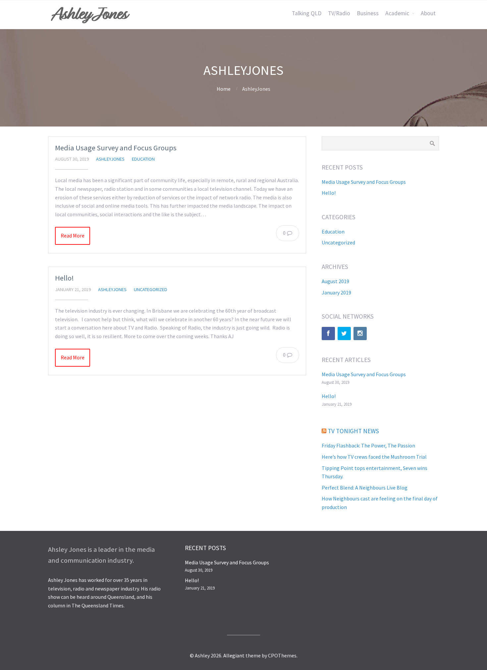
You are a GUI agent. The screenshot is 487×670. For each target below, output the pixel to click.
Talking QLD (306, 13)
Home (224, 88)
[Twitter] (344, 333)
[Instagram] (360, 333)
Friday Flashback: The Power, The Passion (368, 445)
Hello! (64, 278)
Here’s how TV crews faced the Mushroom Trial (374, 456)
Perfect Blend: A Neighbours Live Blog (364, 487)
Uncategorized (150, 289)
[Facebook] (328, 333)
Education (143, 159)
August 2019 (335, 281)
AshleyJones (110, 159)
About (428, 13)
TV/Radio (339, 13)
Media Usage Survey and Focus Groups (116, 147)
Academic (397, 13)
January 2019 (336, 292)
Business (368, 13)
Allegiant (233, 655)
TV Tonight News (353, 431)
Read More (72, 235)
